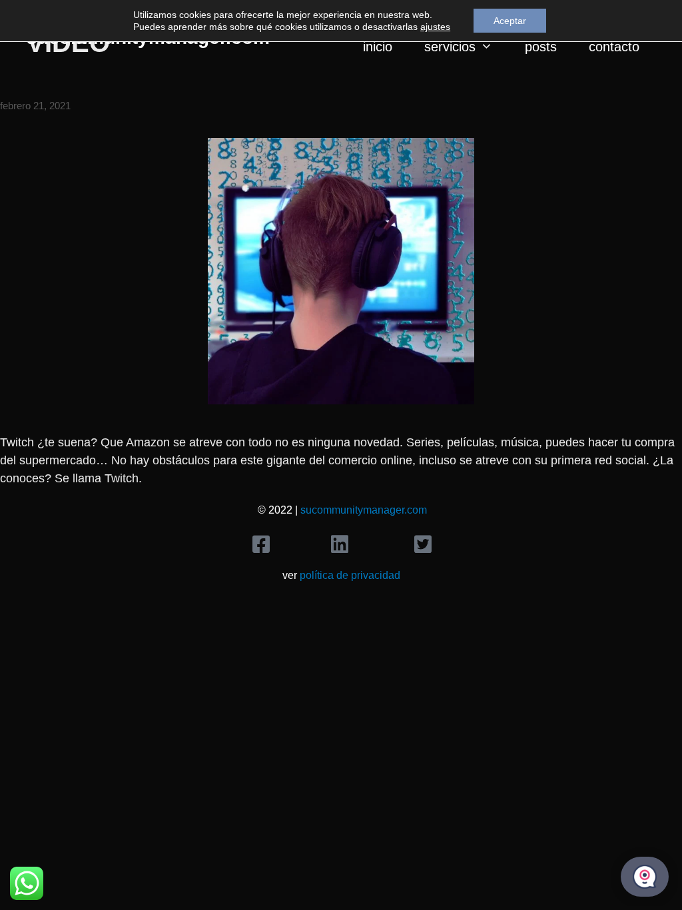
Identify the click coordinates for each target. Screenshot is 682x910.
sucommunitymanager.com (363, 510)
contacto (614, 46)
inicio (377, 46)
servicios (450, 46)
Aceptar (510, 20)
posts (541, 46)
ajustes (435, 26)
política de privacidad (350, 575)
